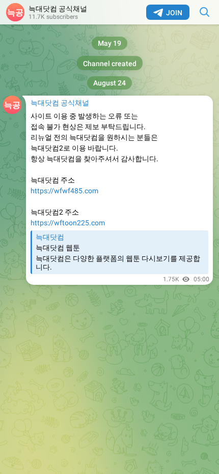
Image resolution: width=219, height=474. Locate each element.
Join (174, 13)
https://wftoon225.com (68, 223)
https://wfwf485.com (64, 191)
